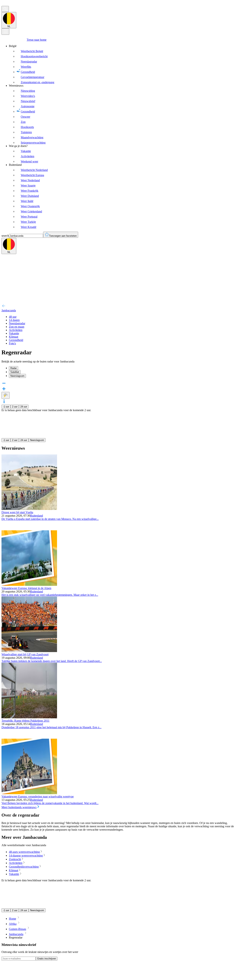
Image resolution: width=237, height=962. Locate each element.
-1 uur (6, 406)
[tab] (122, 368)
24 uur (23, 406)
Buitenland (36, 515)
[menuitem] (122, 64)
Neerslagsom (37, 440)
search (5, 235)
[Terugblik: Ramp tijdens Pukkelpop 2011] (29, 717)
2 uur (14, 406)
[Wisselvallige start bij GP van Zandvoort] (29, 651)
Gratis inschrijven (46, 958)
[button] (118, 402)
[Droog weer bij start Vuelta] (29, 509)
